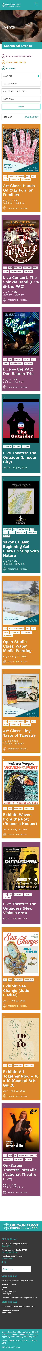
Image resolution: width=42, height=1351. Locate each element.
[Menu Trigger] (37, 5)
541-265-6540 (7, 1258)
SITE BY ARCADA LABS (11, 1347)
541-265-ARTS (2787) (10, 1252)
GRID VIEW (7, 117)
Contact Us (6, 1246)
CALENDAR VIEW (32, 117)
